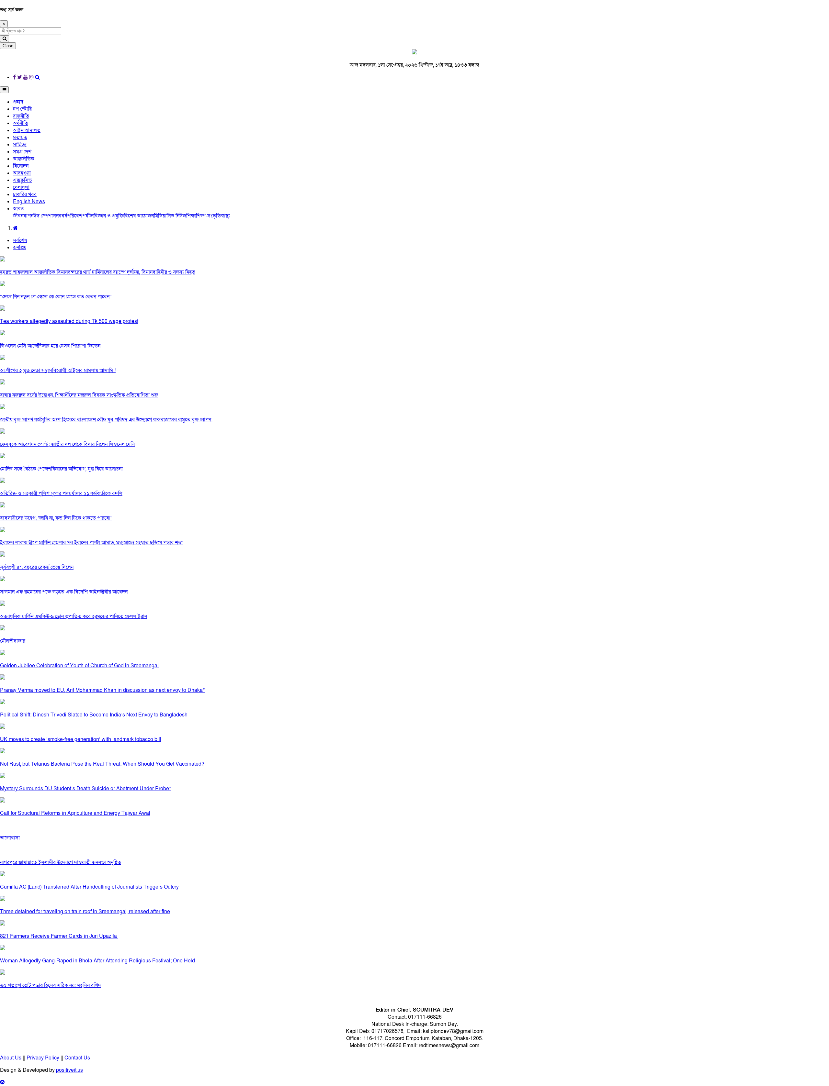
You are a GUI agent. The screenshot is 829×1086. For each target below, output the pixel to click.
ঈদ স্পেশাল (44, 215)
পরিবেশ (74, 215)
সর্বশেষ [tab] (20, 240)
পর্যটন (88, 215)
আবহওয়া (22, 173)
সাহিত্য (20, 144)
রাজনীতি (21, 116)
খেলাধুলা (21, 187)
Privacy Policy (43, 1057)
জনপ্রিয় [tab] (19, 247)
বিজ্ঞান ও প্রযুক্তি (109, 215)
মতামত (20, 137)
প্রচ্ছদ (18, 101)
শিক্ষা (191, 215)
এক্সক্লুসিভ (22, 180)
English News (29, 201)
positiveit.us (69, 1070)
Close (8, 45)
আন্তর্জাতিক (23, 158)
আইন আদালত (26, 130)
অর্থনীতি (20, 123)
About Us (10, 1057)
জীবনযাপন (23, 215)
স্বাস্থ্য (225, 215)
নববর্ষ (61, 215)
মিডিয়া (160, 215)
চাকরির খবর (25, 194)
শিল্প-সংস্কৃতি (208, 215)
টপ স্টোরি (22, 109)
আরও (18, 208)
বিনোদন (20, 166)
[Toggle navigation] (4, 89)
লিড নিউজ (176, 215)
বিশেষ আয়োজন (139, 215)
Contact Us (77, 1057)
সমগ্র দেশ (22, 151)
